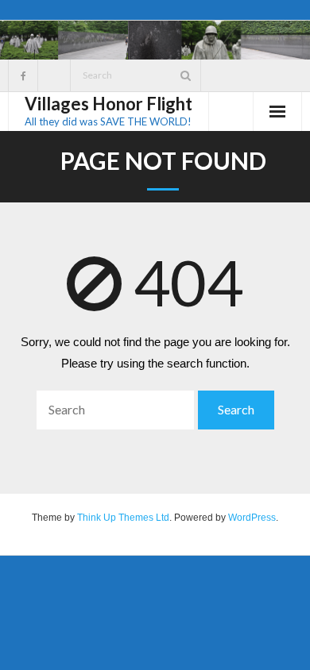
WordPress (252, 517)
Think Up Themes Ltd (123, 517)
